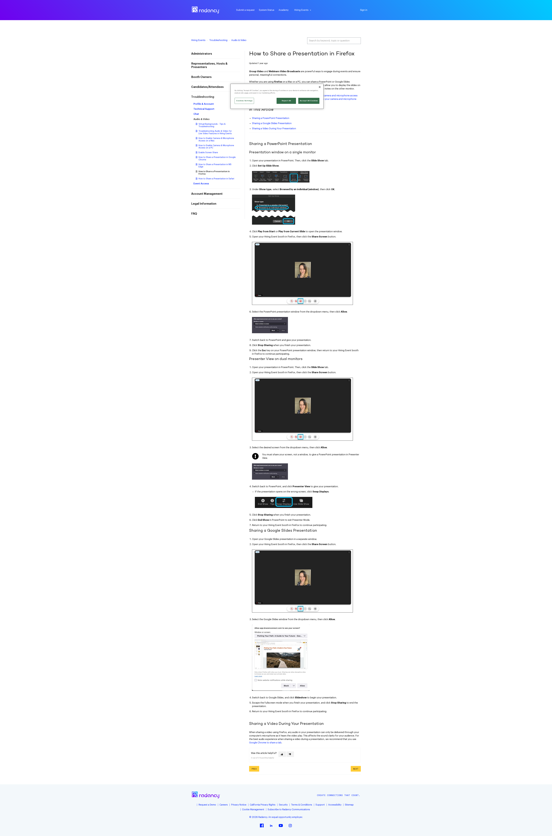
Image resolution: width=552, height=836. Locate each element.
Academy (284, 10)
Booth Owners (201, 77)
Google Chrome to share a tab (265, 743)
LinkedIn (271, 825)
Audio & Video (238, 40)
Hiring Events (198, 40)
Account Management (207, 193)
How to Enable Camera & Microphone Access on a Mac (216, 139)
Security (283, 805)
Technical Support (203, 109)
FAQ (194, 213)
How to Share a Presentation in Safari (216, 179)
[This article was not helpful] (290, 754)
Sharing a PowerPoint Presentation (270, 118)
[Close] (320, 87)
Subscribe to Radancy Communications (289, 809)
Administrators (201, 53)
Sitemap (349, 805)
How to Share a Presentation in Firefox (214, 173)
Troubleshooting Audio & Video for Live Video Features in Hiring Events (215, 132)
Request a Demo (207, 805)
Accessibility (334, 805)
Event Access (201, 184)
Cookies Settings (244, 101)
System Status (266, 10)
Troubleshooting (218, 40)
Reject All (286, 101)
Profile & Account (203, 104)
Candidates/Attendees (207, 87)
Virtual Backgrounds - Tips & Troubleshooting (212, 125)
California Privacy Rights (262, 805)
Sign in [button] (363, 10)
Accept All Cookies (309, 101)
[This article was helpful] (282, 754)
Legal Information (203, 203)
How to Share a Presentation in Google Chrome (217, 158)
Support (320, 805)
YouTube (280, 825)
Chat (196, 114)
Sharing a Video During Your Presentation (274, 128)
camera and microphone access (340, 95)
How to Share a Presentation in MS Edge (215, 166)
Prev (254, 768)
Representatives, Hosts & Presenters (209, 65)
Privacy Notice (238, 805)
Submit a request (245, 10)
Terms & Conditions (301, 805)
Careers (224, 805)
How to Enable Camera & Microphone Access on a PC (216, 147)
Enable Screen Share (208, 153)
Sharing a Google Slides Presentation (272, 123)
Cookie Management (253, 809)
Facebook (261, 825)
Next (355, 768)
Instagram (290, 825)
